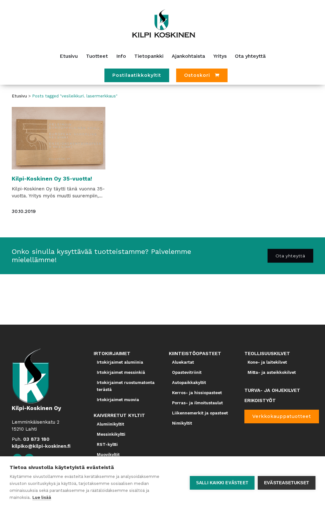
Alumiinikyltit (110, 424)
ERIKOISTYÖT (260, 400)
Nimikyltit (182, 423)
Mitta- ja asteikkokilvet (272, 372)
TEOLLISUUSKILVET (267, 353)
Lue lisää (41, 497)
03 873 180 (36, 439)
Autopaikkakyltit (189, 382)
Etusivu (19, 96)
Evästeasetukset (286, 482)
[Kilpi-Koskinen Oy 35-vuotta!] (58, 138)
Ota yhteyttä (290, 255)
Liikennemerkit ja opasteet (200, 413)
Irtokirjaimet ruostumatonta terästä (126, 386)
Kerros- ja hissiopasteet (197, 392)
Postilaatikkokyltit (136, 75)
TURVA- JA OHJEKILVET (272, 390)
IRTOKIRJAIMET (112, 353)
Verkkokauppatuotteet (281, 416)
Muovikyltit (108, 454)
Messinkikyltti (111, 434)
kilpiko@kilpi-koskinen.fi (41, 446)
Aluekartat (183, 362)
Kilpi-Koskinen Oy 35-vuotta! (52, 178)
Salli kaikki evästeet (222, 482)
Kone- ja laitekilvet (267, 362)
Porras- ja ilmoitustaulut (197, 402)
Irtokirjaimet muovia (118, 399)
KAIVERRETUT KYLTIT (119, 415)
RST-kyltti (107, 444)
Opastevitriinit (187, 372)
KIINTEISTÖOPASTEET (195, 353)
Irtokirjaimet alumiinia (120, 362)
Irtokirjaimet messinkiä (121, 372)
